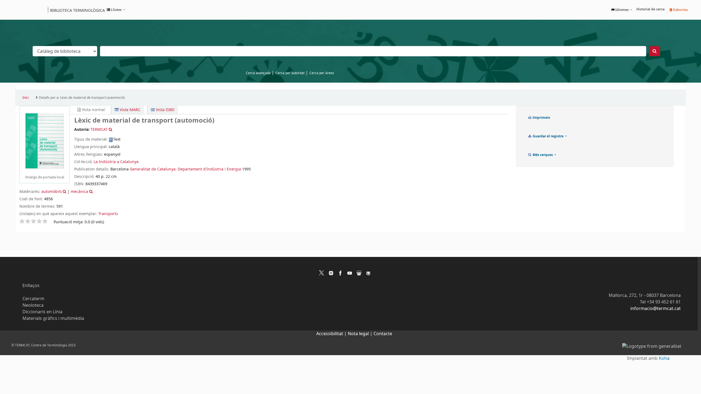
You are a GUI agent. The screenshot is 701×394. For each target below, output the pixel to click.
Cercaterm (33, 299)
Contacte (383, 334)
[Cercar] (654, 51)
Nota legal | (361, 334)
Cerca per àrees (321, 73)
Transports (108, 214)
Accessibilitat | (332, 334)
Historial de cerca (650, 9)
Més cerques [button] (543, 154)
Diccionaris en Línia (42, 312)
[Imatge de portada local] (44, 140)
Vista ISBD (164, 110)
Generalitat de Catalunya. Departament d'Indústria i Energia (185, 169)
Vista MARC (129, 110)
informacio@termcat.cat (655, 308)
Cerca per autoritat (289, 73)
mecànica (79, 192)
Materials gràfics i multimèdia (53, 318)
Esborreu (680, 9)
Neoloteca (33, 305)
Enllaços (30, 285)
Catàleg (21, 9)
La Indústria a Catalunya (116, 162)
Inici (25, 97)
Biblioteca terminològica (77, 10)
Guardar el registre (548, 136)
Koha (664, 358)
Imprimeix (541, 117)
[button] (116, 10)
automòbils (51, 192)
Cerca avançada (258, 73)
